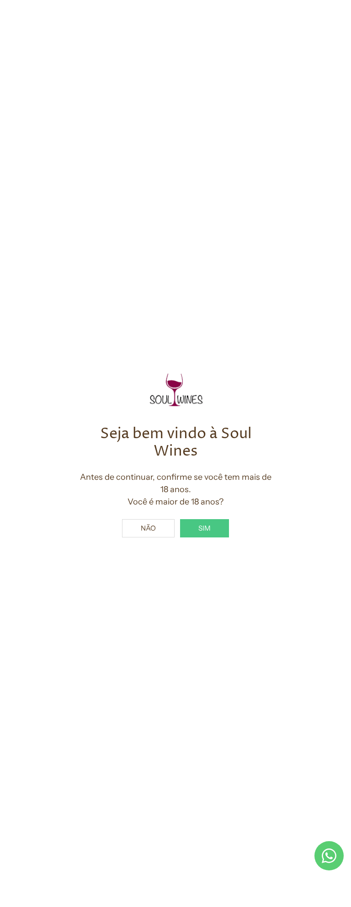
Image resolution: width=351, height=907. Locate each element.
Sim (204, 528)
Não (148, 528)
